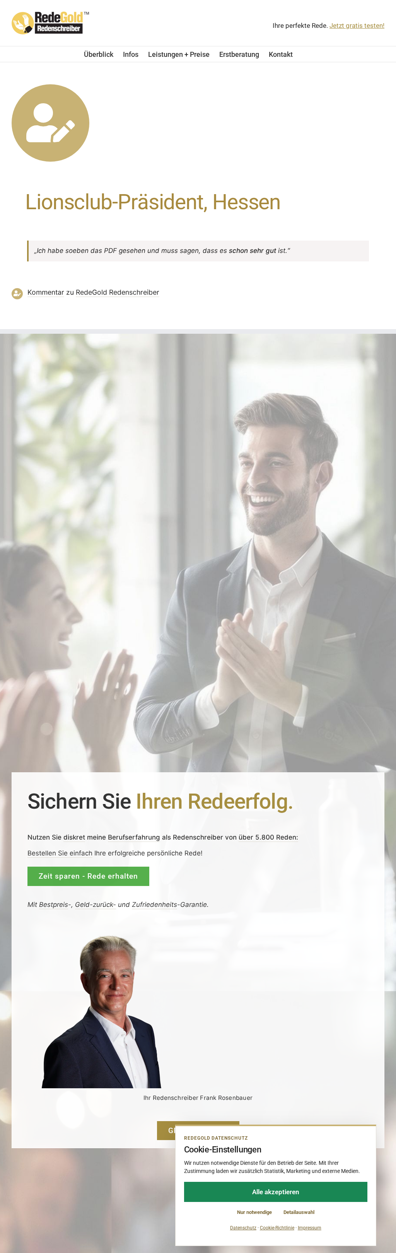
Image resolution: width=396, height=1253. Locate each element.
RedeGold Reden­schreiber (117, 292)
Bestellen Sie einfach (59, 853)
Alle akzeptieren (275, 1192)
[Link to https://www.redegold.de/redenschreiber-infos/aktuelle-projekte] (50, 123)
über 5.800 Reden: (268, 837)
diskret (74, 837)
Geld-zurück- (95, 904)
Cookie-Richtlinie (277, 1228)
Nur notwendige (254, 1212)
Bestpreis (53, 904)
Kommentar (45, 292)
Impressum (309, 1228)
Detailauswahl (298, 1212)
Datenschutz (243, 1228)
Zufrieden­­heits (154, 904)
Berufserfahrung (134, 837)
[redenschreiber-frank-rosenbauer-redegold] (108, 936)
